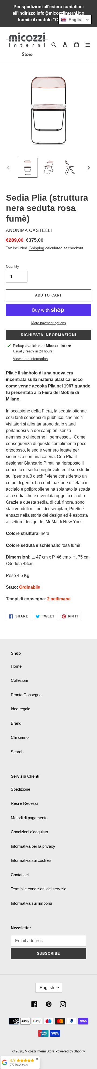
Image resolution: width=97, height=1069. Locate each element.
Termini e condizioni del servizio (38, 889)
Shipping (36, 248)
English (47, 987)
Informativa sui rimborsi (31, 903)
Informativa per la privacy (33, 846)
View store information (30, 359)
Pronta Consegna (26, 694)
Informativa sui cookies (31, 860)
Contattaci (20, 874)
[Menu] (87, 44)
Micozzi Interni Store (39, 1051)
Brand (16, 723)
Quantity (12, 266)
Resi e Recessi (24, 803)
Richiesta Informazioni (48, 335)
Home (16, 666)
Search (17, 751)
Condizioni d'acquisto (29, 832)
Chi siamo (20, 737)
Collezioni (19, 680)
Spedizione (20, 789)
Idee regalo (20, 709)
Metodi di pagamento (29, 817)
